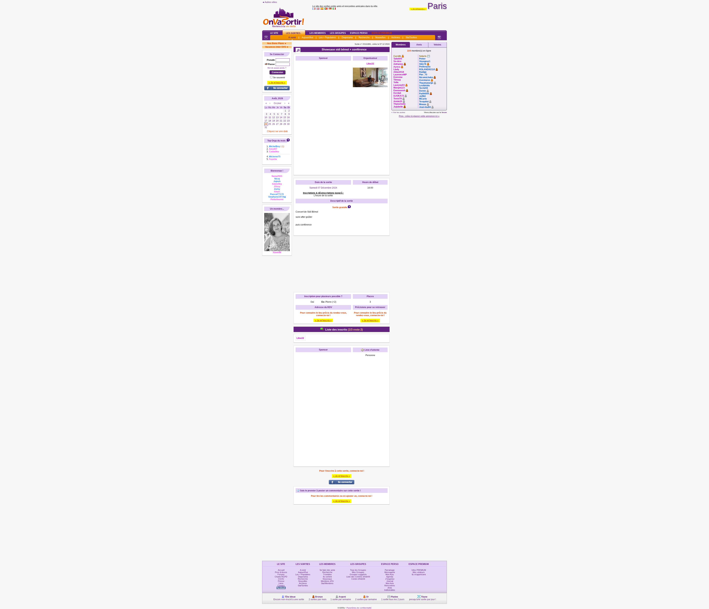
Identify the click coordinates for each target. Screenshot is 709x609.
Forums (281, 574)
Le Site (274, 33)
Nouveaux (327, 579)
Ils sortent (327, 577)
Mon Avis (390, 583)
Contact (281, 585)
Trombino (327, 574)
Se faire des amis (327, 570)
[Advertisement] (379, 19)
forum (444, 112)
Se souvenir (279, 77)
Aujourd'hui (307, 37)
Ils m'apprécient (419, 574)
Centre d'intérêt (358, 579)
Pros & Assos (281, 572)
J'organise (389, 579)
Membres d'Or (327, 581)
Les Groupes (338, 33)
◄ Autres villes (269, 2)
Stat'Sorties (411, 37)
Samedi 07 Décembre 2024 (323, 188)
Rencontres (389, 585)
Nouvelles (380, 37)
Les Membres (317, 33)
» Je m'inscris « (418, 9)
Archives (395, 37)
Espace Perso (358, 33)
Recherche (364, 37)
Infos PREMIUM (419, 570)
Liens (281, 583)
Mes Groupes (358, 572)
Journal (389, 581)
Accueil (281, 570)
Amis (419, 44)
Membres (401, 44)
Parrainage (390, 570)
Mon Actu (390, 574)
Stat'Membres (327, 583)
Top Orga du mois (276, 140)
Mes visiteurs (419, 572)
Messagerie (389, 572)
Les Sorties (293, 33)
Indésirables (389, 590)
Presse (281, 581)
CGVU (281, 579)
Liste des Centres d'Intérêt (358, 577)
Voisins (437, 44)
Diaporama (347, 37)
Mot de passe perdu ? (277, 68)
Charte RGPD (281, 577)
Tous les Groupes (358, 570)
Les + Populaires (327, 37)
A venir (292, 37)
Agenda (389, 577)
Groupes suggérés (358, 574)
